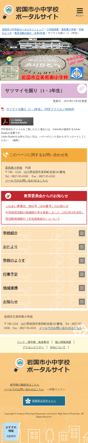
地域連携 (10, 288)
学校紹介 (10, 233)
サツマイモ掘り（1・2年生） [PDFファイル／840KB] (40, 109)
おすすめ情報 (11, 429)
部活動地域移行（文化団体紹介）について (33, 218)
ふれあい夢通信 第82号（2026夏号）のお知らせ (37, 206)
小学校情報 (52, 29)
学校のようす (14, 260)
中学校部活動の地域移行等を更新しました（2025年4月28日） (45, 212)
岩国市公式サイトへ (44, 400)
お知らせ (10, 302)
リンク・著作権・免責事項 (33, 342)
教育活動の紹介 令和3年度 (30, 33)
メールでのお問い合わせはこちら (26, 180)
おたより (10, 247)
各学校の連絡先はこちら (24, 384)
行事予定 (10, 274)
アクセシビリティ (33, 347)
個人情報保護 (63, 342)
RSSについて (57, 347)
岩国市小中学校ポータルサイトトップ (23, 29)
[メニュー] (80, 12)
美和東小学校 (68, 29)
